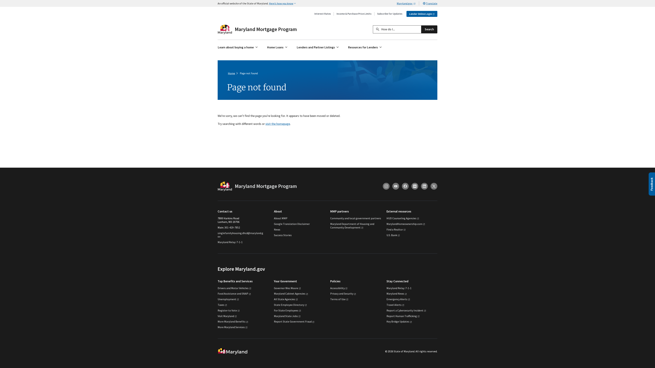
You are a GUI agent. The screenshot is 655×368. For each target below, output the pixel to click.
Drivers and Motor (233, 288)
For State (286, 310)
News (277, 229)
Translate (431, 3)
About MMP (280, 218)
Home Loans (275, 47)
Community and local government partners (355, 218)
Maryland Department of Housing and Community (352, 225)
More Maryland (231, 321)
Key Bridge (398, 321)
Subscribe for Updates (389, 13)
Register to (227, 310)
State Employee (289, 304)
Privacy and (341, 293)
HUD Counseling (401, 218)
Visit (226, 316)
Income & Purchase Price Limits (354, 13)
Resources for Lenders (363, 47)
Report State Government (293, 321)
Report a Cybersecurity (405, 310)
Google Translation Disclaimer (292, 224)
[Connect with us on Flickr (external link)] (414, 186)
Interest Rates (322, 13)
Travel (394, 304)
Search (429, 29)
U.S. (392, 235)
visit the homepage (277, 124)
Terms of (338, 299)
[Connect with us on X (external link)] (434, 186)
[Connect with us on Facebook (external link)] (405, 186)
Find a (395, 229)
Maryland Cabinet (289, 293)
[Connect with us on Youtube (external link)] (395, 186)
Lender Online (420, 14)
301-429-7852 (232, 227)
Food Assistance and (233, 293)
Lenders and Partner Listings (316, 47)
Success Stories (283, 235)
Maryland (395, 293)
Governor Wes (286, 288)
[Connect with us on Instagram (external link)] (386, 186)
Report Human (402, 316)
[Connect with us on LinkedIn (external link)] (424, 186)
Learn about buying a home (236, 47)
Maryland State (286, 316)
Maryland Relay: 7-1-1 (230, 242)
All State (284, 299)
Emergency (397, 299)
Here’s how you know (281, 3)
